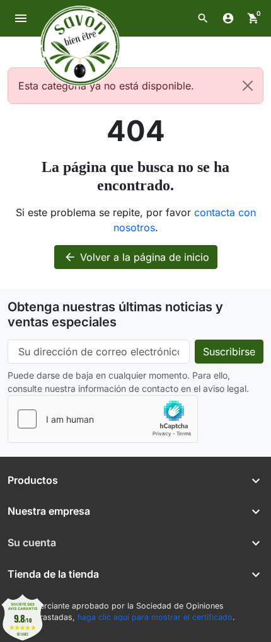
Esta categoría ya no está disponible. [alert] (106, 85)
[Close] (248, 85)
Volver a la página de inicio (136, 257)
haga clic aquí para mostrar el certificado (155, 617)
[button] (203, 18)
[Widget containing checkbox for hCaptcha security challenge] (103, 419)
